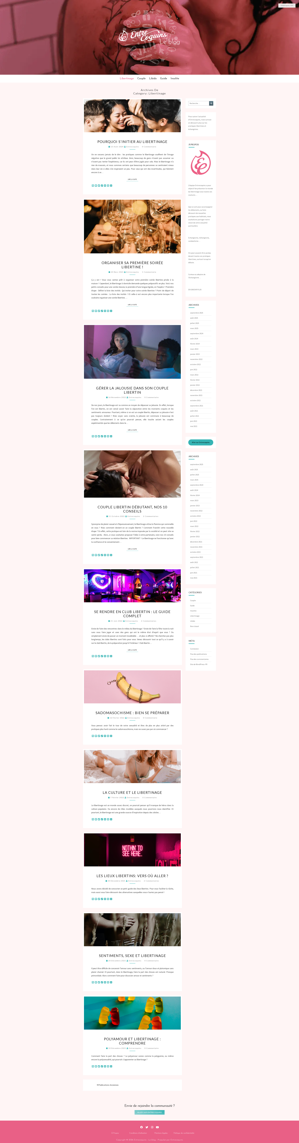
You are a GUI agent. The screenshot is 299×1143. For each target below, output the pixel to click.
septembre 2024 (196, 333)
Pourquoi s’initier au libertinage (132, 141)
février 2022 (194, 380)
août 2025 (194, 318)
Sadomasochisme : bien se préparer (132, 713)
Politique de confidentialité (184, 1133)
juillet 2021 (194, 416)
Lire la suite (133, 178)
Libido (153, 78)
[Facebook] (142, 1127)
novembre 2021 (196, 395)
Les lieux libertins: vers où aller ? (132, 876)
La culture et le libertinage (132, 792)
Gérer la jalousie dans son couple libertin (132, 390)
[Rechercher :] (200, 103)
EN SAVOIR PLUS (194, 289)
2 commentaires (150, 516)
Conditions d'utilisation (138, 1133)
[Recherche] (211, 103)
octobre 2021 (195, 400)
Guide (163, 78)
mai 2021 (193, 426)
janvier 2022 (195, 385)
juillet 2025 (194, 323)
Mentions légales (161, 1133)
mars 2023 (194, 349)
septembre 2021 (196, 405)
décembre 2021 (196, 390)
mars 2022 (194, 375)
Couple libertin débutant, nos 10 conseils (132, 509)
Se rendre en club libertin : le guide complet (132, 614)
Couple (141, 78)
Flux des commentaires (199, 659)
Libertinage (127, 78)
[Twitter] (147, 1127)
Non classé (194, 626)
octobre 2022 (195, 364)
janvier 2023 (195, 354)
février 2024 (194, 344)
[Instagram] (152, 1127)
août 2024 (194, 338)
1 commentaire (149, 272)
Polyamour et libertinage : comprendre (132, 1041)
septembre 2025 (196, 313)
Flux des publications (198, 654)
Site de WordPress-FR (198, 664)
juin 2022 (193, 369)
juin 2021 (193, 421)
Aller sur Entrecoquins (201, 442)
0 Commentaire (149, 147)
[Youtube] (157, 1127)
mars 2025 (194, 328)
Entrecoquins (132, 147)
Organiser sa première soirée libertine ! (132, 265)
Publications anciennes (109, 1085)
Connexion (194, 649)
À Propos (115, 1133)
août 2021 (194, 411)
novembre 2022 (196, 359)
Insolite (175, 78)
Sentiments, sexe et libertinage (132, 955)
